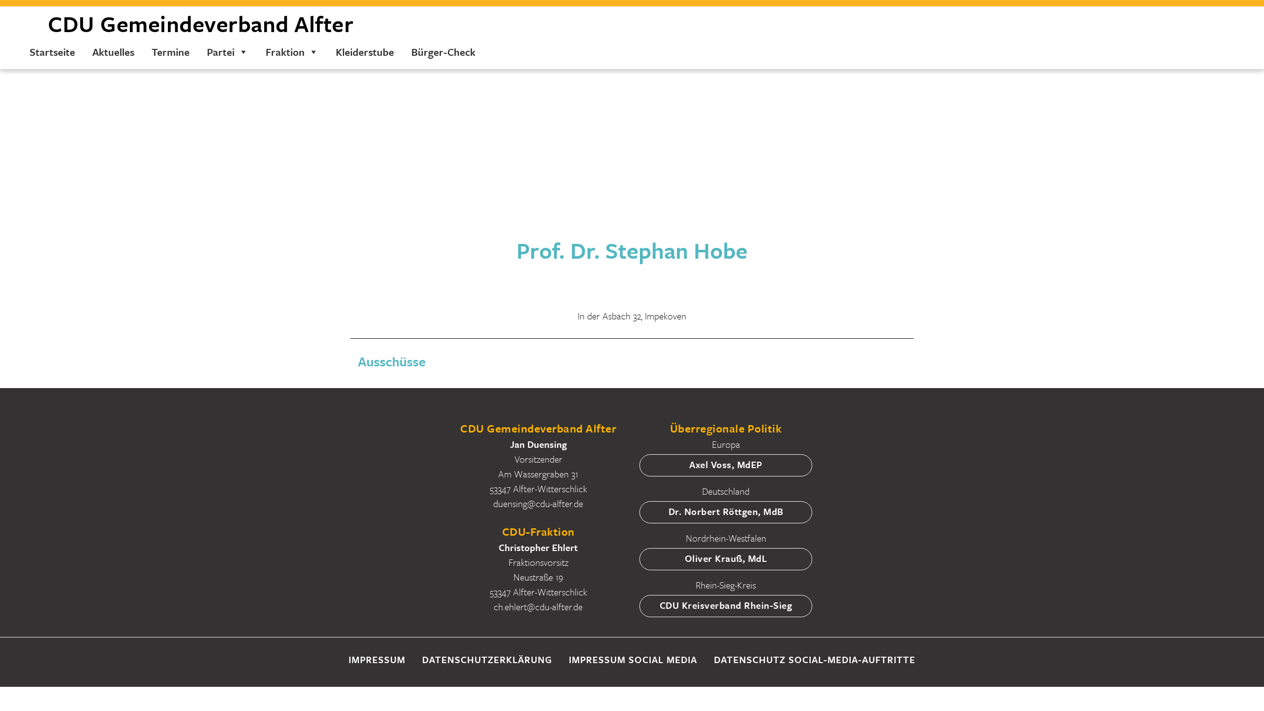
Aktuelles (113, 51)
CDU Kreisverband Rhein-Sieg (726, 605)
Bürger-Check (443, 51)
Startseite (52, 51)
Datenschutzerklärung (487, 659)
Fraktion (285, 51)
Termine (171, 51)
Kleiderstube (365, 51)
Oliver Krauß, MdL (726, 558)
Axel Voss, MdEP (725, 464)
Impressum (377, 659)
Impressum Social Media (633, 659)
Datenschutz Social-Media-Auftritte (814, 659)
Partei (221, 51)
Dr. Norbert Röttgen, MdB (726, 511)
